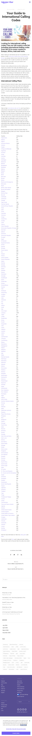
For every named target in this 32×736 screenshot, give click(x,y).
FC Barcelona (5, 653)
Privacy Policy (20, 690)
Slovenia (3, 458)
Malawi (3, 347)
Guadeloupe (4, 277)
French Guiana (4, 257)
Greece (3, 272)
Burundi (3, 195)
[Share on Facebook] (10, 554)
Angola (2, 147)
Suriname (3, 476)
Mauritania (3, 360)
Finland (3, 254)
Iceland (3, 296)
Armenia (3, 152)
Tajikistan (3, 487)
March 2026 (5, 630)
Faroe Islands (4, 250)
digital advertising (24, 649)
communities (23, 646)
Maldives (3, 351)
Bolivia (2, 180)
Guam (2, 279)
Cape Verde (4, 202)
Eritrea (2, 244)
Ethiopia (3, 248)
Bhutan (3, 178)
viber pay (5, 669)
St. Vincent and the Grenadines (8, 473)
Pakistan (3, 406)
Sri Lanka (3, 469)
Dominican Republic (6, 235)
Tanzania (3, 489)
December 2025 (6, 632)
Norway (3, 403)
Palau (2, 408)
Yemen (3, 526)
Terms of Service (20, 688)
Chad (2, 207)
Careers (18, 684)
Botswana (3, 184)
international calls (18, 658)
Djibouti (3, 231)
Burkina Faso (4, 193)
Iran (2, 301)
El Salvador (4, 241)
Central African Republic (7, 206)
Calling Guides (10, 9)
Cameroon (3, 198)
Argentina (3, 150)
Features (3, 681)
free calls (12, 653)
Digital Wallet (14, 651)
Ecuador (3, 237)
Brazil (2, 185)
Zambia (3, 528)
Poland (2, 421)
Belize (2, 173)
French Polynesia (5, 259)
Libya (2, 335)
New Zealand (4, 392)
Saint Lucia (4, 438)
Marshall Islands (5, 357)
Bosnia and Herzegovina (7, 182)
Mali (2, 353)
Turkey (2, 500)
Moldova (3, 370)
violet (17, 669)
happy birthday (12, 655)
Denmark (3, 230)
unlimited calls (24, 664)
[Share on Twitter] (14, 554)
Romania (3, 430)
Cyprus (3, 224)
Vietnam (3, 524)
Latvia (2, 327)
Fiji (1, 252)
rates (2, 536)
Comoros (3, 215)
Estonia (3, 246)
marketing (15, 660)
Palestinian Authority (6, 410)
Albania (3, 139)
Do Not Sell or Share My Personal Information (16, 729)
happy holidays (20, 655)
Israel (2, 307)
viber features (19, 667)
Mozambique (4, 381)
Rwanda (3, 434)
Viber (13, 539)
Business (3, 690)
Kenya (2, 320)
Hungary (3, 294)
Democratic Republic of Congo (8, 228)
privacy (17, 662)
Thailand (3, 491)
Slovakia (3, 456)
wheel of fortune (23, 669)
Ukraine (3, 508)
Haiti (2, 288)
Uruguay (3, 517)
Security (3, 686)
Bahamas (3, 161)
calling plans (23, 534)
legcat (25, 658)
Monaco (3, 371)
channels (21, 644)
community (5, 649)
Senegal (3, 445)
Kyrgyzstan (4, 324)
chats (12, 646)
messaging (21, 660)
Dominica (3, 233)
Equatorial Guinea (5, 243)
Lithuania (3, 338)
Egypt (2, 239)
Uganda (3, 506)
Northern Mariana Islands (7, 401)
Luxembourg (4, 340)
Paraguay (3, 416)
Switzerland (4, 482)
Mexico (3, 366)
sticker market (11, 664)
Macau (3, 342)
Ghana (2, 268)
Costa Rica (4, 219)
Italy (2, 309)
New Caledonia (4, 390)
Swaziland (3, 478)
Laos (2, 325)
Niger (2, 395)
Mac (2, 708)
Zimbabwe (3, 530)
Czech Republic (5, 226)
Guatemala (3, 281)
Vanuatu (3, 521)
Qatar (2, 427)
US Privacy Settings (24, 694)
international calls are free (14, 108)
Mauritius (3, 362)
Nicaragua (3, 393)
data (18, 649)
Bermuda (3, 176)
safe (21, 662)
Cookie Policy (23, 725)
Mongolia (3, 373)
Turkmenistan (4, 502)
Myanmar (3, 382)
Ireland (2, 305)
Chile (2, 209)
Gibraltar (3, 270)
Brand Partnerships (13, 644)
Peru (2, 417)
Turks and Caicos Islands (7, 504)
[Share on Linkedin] (21, 554)
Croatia (3, 220)
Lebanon (3, 329)
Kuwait (2, 322)
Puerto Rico (4, 425)
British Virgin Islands (6, 187)
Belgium (3, 171)
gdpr (17, 653)
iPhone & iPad (4, 704)
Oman (2, 405)
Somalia (3, 460)
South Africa (4, 462)
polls (13, 662)
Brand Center (20, 682)
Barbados (3, 167)
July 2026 (5, 625)
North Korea (4, 399)
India (2, 298)
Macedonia (4, 344)
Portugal (3, 423)
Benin (2, 174)
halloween (5, 655)
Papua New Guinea (5, 414)
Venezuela (3, 522)
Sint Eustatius (4, 452)
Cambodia (3, 196)
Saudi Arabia (4, 443)
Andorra (3, 145)
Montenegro (4, 375)
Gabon (2, 261)
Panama (3, 412)
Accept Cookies (16, 733)
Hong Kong (4, 292)
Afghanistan (4, 138)
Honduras (3, 290)
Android (2, 702)
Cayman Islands (5, 204)
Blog (2, 684)
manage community (7, 660)
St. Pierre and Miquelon (6, 471)
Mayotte (3, 364)
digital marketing (6, 651)
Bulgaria (3, 191)
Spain (2, 467)
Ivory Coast (4, 311)
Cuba (2, 222)
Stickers (17, 664)
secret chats (26, 662)
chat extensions (6, 646)
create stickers (12, 649)
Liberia (2, 333)
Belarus (3, 169)
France (3, 255)
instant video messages (8, 658)
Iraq (2, 303)
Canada (3, 200)
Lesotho (3, 331)
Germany (3, 266)
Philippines (3, 419)
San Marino (4, 441)
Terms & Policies (20, 686)
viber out (26, 667)
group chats (22, 653)
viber (4, 667)
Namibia (3, 384)
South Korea (4, 463)
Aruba (2, 154)
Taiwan (3, 486)
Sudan (2, 475)
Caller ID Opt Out (20, 696)
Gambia (3, 263)
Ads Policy (19, 692)
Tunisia (3, 498)
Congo (2, 217)
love (29, 658)
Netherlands (4, 388)
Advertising (5, 644)
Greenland (3, 274)
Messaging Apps (6, 662)
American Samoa (5, 143)
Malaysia (3, 349)
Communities (4, 682)
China (2, 211)
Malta (2, 355)
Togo (2, 493)
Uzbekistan (4, 519)
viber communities (11, 667)
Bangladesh (4, 165)
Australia (3, 156)
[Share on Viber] (17, 554)
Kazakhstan (4, 318)
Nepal (2, 386)
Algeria (2, 141)
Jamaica (3, 312)
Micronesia (4, 368)
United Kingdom (5, 511)
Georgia (3, 265)
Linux (2, 710)
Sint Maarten (4, 454)
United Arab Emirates (6, 509)
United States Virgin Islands (8, 515)
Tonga (2, 495)
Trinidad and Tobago (6, 497)
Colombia (3, 213)
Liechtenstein (4, 336)
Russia (3, 432)
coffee (17, 646)
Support (2, 692)
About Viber (19, 681)
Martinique (3, 358)
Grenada (3, 276)
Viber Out (3, 688)
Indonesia (3, 300)
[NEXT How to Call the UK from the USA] (16, 570)
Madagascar (4, 346)
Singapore (3, 451)
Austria (3, 158)
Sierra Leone (4, 449)
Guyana (3, 287)
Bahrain (3, 163)
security (4, 664)
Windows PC (3, 706)
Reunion (3, 428)
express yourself (22, 651)
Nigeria (3, 397)
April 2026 (5, 627)
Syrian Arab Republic (6, 484)
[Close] (29, 720)
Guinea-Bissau (4, 285)
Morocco (3, 379)
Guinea (3, 283)
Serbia (2, 447)
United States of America (7, 513)
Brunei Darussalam (5, 189)
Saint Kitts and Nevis (6, 436)
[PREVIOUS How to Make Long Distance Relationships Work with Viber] (16, 565)
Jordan (3, 316)
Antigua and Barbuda (6, 149)
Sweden (3, 480)
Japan (2, 314)
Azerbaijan (3, 160)
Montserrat (4, 377)
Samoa (3, 439)
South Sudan (4, 465)
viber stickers (11, 669)
